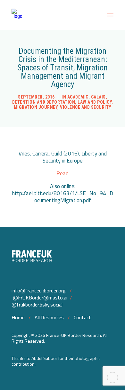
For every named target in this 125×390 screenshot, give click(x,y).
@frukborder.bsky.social (37, 304)
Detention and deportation (43, 102)
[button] (110, 15)
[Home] (62, 257)
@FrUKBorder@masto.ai (40, 297)
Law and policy (95, 102)
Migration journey (36, 107)
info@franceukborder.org (39, 290)
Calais (98, 96)
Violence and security (86, 107)
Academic (77, 96)
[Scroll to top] (112, 377)
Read (62, 173)
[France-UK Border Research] (18, 15)
